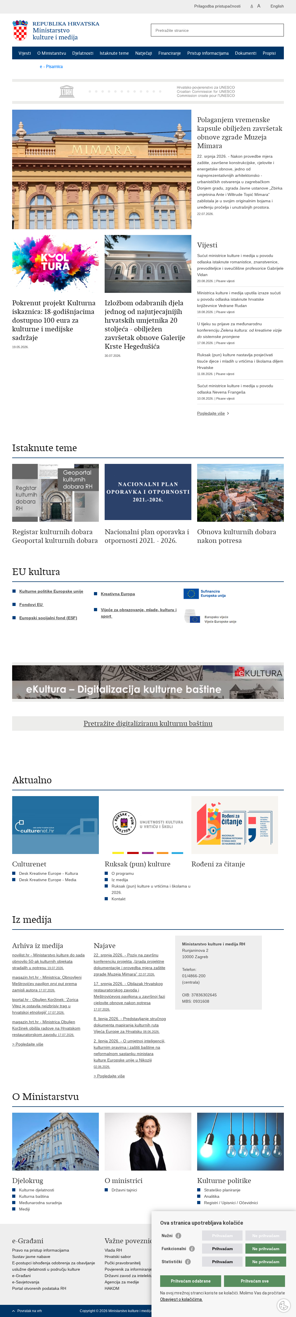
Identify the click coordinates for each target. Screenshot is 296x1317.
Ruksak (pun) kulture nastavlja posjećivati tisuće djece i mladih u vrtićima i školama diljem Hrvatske (240, 364)
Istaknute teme (114, 53)
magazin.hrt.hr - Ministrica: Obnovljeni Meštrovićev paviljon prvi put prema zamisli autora (47, 983)
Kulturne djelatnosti (36, 1190)
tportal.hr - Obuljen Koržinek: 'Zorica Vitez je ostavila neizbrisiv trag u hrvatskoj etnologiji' (45, 1006)
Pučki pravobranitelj (122, 1263)
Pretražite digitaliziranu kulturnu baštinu (148, 723)
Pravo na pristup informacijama (40, 1250)
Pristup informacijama (208, 53)
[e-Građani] (37, 7)
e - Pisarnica (51, 66)
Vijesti (24, 53)
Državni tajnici (124, 1190)
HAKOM (112, 1288)
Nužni (167, 1235)
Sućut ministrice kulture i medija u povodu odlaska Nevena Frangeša (235, 391)
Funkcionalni (174, 1248)
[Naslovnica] (80, 30)
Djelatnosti (82, 53)
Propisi (269, 53)
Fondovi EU (31, 604)
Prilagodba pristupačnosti (217, 6)
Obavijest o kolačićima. (181, 1299)
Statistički (172, 1261)
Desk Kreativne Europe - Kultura (48, 873)
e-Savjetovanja (25, 1282)
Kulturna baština (34, 1196)
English (277, 6)
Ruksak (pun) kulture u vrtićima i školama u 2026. (151, 889)
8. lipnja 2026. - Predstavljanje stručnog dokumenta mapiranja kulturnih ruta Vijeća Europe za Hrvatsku (130, 1025)
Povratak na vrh (29, 1311)
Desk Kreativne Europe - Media (47, 879)
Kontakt (26, 66)
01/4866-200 (194, 975)
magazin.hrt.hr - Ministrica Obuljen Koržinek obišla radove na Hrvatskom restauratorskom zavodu (46, 1028)
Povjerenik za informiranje (128, 1269)
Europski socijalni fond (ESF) (48, 618)
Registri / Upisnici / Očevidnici (231, 1202)
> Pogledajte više (27, 1044)
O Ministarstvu (51, 53)
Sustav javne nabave (31, 1256)
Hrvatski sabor (118, 1256)
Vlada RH (113, 1250)
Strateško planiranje (222, 1190)
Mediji (24, 1209)
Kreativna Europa (118, 594)
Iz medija (120, 879)
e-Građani (21, 1275)
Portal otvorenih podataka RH (39, 1288)
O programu (123, 873)
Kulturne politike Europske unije (51, 591)
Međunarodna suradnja (40, 1202)
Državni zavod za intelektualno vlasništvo (142, 1275)
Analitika (211, 1196)
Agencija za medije (122, 1282)
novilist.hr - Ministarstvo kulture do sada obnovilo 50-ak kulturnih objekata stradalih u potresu (48, 961)
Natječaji (143, 53)
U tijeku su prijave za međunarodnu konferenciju (239, 333)
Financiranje (169, 53)
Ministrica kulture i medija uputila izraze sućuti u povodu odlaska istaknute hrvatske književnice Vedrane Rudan (239, 302)
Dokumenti (245, 53)
